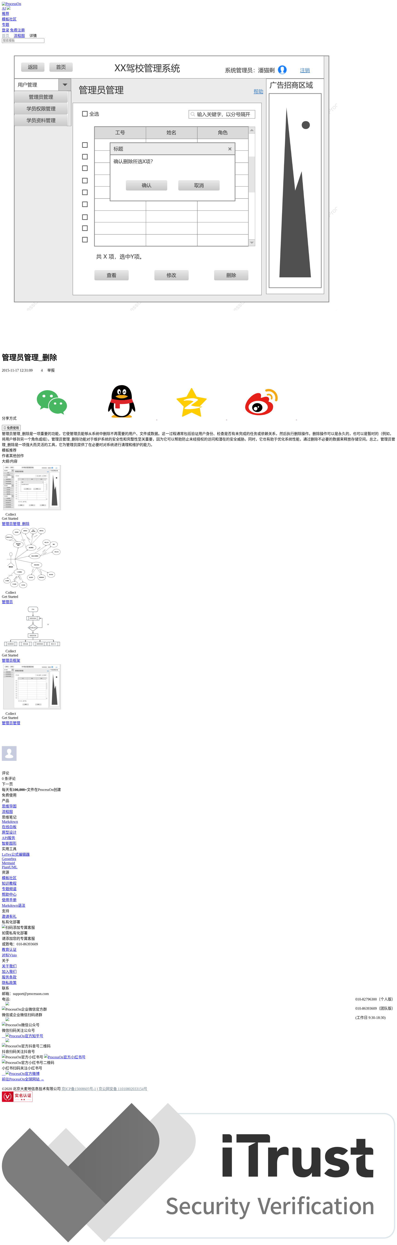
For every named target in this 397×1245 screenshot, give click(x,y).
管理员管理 (11, 723)
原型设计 (9, 832)
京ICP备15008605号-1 (79, 1089)
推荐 (5, 14)
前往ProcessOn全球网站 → (23, 1079)
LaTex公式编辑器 (16, 854)
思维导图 (9, 806)
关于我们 (9, 966)
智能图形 (9, 843)
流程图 (19, 36)
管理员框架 (11, 660)
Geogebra (9, 859)
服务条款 (9, 977)
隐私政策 (9, 983)
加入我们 (9, 972)
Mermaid (8, 863)
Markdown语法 (13, 905)
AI (4, 8)
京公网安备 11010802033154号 (123, 1089)
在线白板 (9, 827)
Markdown (10, 822)
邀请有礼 (9, 916)
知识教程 (9, 883)
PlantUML (9, 867)
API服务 (8, 838)
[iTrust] (198, 1241)
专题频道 (9, 889)
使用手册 (9, 900)
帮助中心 (9, 894)
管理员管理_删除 (15, 524)
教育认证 (9, 950)
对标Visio (9, 955)
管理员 (7, 602)
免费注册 (17, 30)
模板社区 (9, 19)
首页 (6, 36)
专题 (5, 25)
